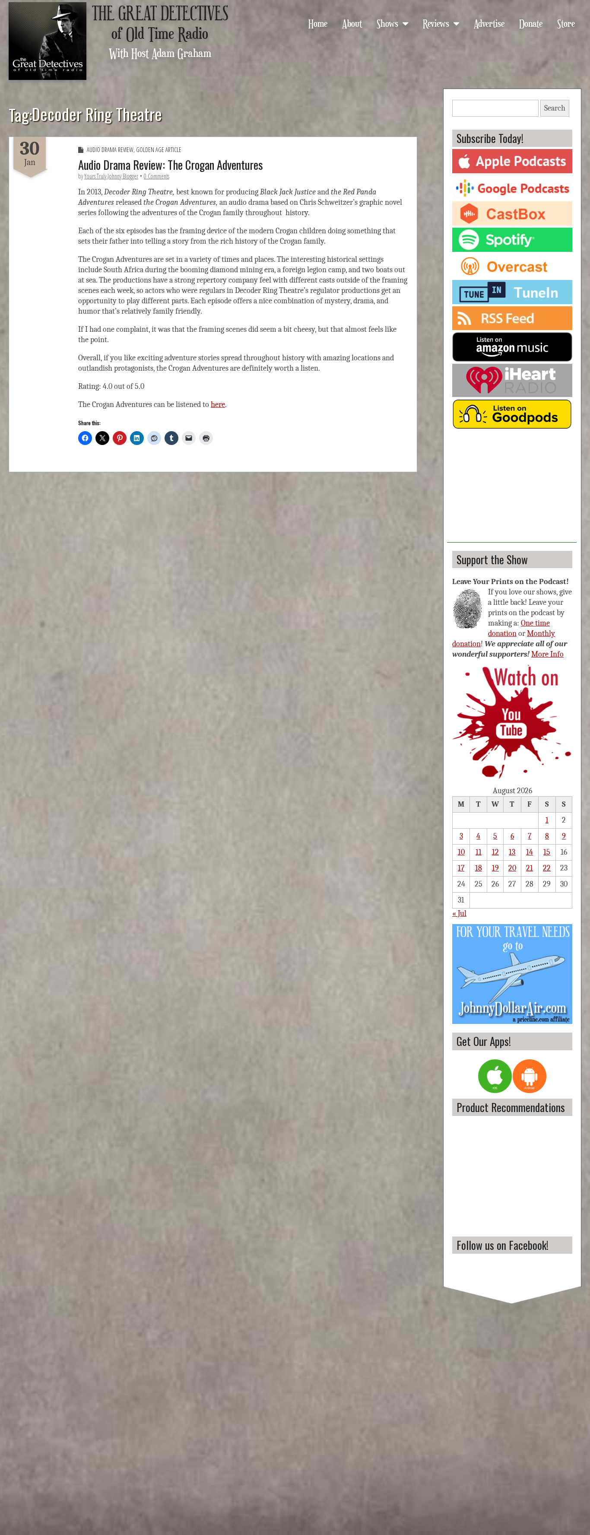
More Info (547, 654)
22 (547, 868)
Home (317, 23)
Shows (387, 23)
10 (461, 852)
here (218, 404)
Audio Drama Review (110, 150)
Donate (530, 23)
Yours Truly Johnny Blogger (111, 176)
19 (495, 868)
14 (529, 852)
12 (495, 852)
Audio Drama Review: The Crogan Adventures (170, 164)
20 (512, 868)
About (352, 23)
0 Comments (156, 176)
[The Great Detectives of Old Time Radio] (47, 41)
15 (546, 852)
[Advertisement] (512, 489)
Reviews (436, 23)
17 (461, 868)
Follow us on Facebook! (503, 1245)
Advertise (489, 23)
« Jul (459, 913)
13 (512, 852)
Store (566, 23)
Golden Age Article (158, 150)
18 (478, 868)
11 (479, 852)
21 (529, 868)
